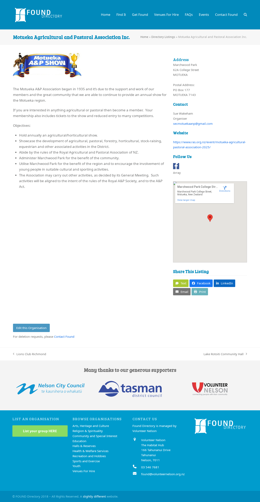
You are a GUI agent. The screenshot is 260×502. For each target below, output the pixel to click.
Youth (76, 466)
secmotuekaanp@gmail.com (193, 123)
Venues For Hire (84, 471)
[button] (245, 15)
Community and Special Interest (95, 436)
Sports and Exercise (86, 461)
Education (79, 441)
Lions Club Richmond (29, 354)
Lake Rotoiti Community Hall (224, 354)
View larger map (186, 200)
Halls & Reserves (84, 446)
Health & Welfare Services (90, 451)
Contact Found (64, 336)
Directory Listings (163, 37)
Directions (224, 191)
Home (144, 37)
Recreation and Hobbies (89, 456)
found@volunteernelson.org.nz (163, 474)
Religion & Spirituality (88, 431)
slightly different (94, 496)
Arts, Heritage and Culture (91, 426)
